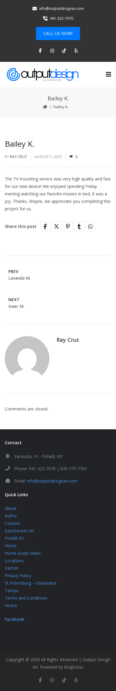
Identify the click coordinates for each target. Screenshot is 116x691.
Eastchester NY (19, 531)
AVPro (11, 516)
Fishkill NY (14, 538)
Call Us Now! (58, 33)
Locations (14, 560)
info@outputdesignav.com (52, 481)
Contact (12, 523)
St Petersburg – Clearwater (31, 583)
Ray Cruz (18, 156)
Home (11, 545)
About (10, 508)
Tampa (11, 590)
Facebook (14, 619)
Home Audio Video (23, 553)
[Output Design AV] (42, 74)
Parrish (11, 568)
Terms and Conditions (26, 598)
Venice (11, 605)
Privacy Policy (18, 575)
